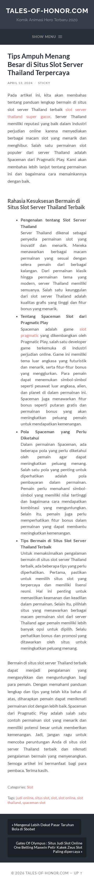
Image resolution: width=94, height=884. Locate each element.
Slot (30, 787)
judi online (24, 798)
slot (54, 798)
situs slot (42, 798)
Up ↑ (78, 873)
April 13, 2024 (20, 83)
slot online (66, 798)
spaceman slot (33, 802)
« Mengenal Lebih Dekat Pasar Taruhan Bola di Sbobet (43, 827)
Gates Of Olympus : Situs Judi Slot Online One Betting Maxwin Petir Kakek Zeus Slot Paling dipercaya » (48, 847)
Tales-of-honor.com (47, 11)
